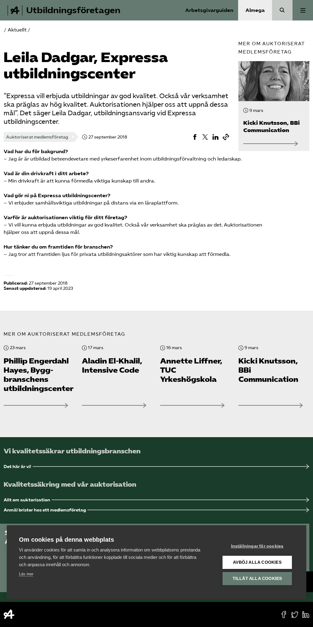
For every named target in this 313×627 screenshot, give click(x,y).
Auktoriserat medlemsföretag (37, 137)
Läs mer (26, 574)
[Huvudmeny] (303, 10)
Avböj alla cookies (257, 562)
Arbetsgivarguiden (209, 10)
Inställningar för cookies (257, 546)
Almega (255, 10)
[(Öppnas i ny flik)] (194, 137)
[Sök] (282, 10)
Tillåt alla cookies (257, 578)
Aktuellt (17, 30)
